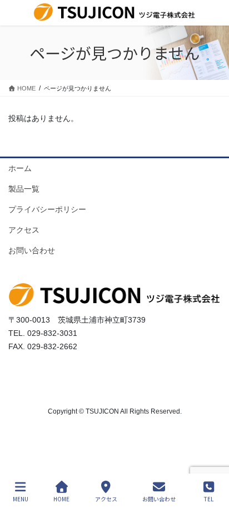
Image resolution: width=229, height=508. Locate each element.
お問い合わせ (31, 250)
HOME (61, 498)
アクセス (23, 229)
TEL (208, 498)
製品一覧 (23, 188)
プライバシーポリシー (47, 209)
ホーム (20, 168)
